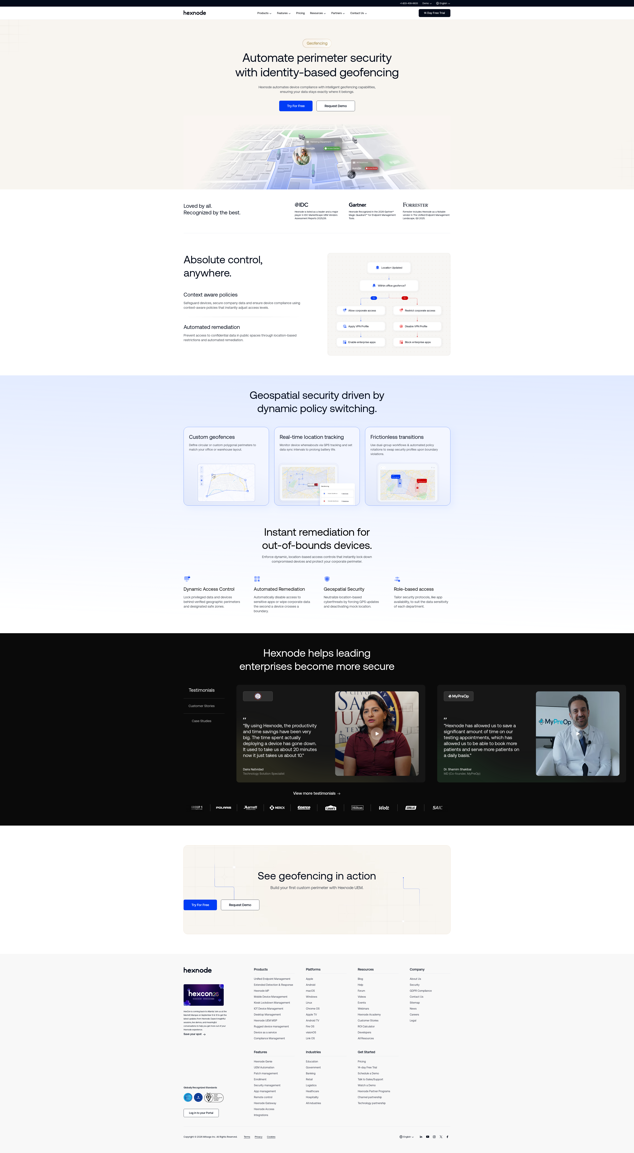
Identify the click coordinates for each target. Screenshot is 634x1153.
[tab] (204, 691)
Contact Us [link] (416, 996)
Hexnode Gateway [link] (265, 1103)
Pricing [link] (362, 1061)
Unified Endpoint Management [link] (272, 978)
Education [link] (312, 1061)
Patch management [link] (266, 1073)
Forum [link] (361, 990)
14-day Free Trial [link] (367, 1067)
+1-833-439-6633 (409, 3)
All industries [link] (313, 1103)
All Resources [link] (366, 1038)
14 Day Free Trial (434, 13)
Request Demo (336, 106)
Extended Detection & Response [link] (273, 984)
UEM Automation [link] (264, 1067)
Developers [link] (364, 1032)
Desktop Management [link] (267, 1014)
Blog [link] (360, 978)
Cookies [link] (271, 1136)
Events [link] (362, 1002)
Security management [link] (267, 1085)
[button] (377, 733)
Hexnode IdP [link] (261, 990)
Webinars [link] (363, 1008)
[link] (421, 1137)
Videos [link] (362, 996)
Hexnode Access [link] (264, 1109)
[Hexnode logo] (195, 12)
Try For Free (296, 106)
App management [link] (265, 1091)
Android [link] (310, 984)
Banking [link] (311, 1073)
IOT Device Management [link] (268, 1008)
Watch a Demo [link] (367, 1085)
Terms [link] (247, 1136)
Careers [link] (414, 1014)
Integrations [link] (261, 1115)
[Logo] (198, 970)
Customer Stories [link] (368, 1020)
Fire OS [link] (310, 1026)
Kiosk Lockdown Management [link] (272, 1002)
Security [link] (415, 984)
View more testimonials (314, 793)
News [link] (413, 1008)
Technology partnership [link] (372, 1103)
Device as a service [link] (265, 1032)
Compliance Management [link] (269, 1038)
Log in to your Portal (201, 1113)
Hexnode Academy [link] (369, 1014)
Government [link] (313, 1067)
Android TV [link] (312, 1020)
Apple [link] (309, 978)
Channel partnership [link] (370, 1097)
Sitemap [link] (415, 1002)
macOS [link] (310, 990)
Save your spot (193, 1034)
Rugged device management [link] (271, 1026)
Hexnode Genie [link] (263, 1061)
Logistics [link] (311, 1085)
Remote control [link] (263, 1097)
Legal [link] (413, 1020)
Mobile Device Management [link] (270, 996)
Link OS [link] (310, 1038)
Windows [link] (311, 996)
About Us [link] (415, 978)
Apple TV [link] (311, 1014)
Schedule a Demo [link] (368, 1073)
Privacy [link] (258, 1136)
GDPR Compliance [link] (421, 990)
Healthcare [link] (312, 1091)
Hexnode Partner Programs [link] (374, 1091)
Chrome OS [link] (313, 1008)
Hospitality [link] (312, 1097)
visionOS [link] (311, 1032)
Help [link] (360, 984)
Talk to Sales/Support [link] (370, 1079)
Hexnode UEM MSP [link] (265, 1020)
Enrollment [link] (260, 1079)
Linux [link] (309, 1002)
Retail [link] (309, 1079)
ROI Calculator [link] (366, 1026)
